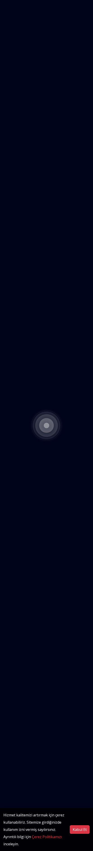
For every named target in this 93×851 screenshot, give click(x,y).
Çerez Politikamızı (47, 836)
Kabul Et (80, 829)
